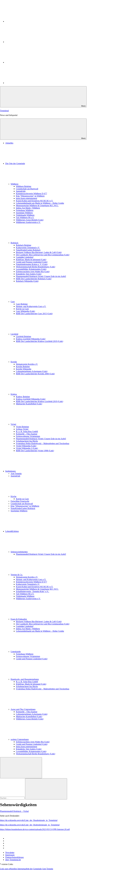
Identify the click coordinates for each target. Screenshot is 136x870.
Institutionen (10, 471)
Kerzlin (14, 362)
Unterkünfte (16, 651)
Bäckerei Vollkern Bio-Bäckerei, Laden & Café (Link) (39, 252)
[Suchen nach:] (12, 798)
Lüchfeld (14, 334)
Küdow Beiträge (23, 396)
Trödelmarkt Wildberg (25, 215)
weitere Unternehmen (20, 739)
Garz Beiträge (22, 304)
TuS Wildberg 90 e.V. (25, 217)
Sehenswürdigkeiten (19, 552)
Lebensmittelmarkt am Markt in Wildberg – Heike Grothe (40, 203)
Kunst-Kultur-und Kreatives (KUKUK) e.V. (34, 201)
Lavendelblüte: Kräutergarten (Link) (31, 269)
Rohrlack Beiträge (23, 245)
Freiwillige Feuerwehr (20, 501)
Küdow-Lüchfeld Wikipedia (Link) (30, 339)
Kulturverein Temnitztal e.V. (28, 247)
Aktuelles (9, 143)
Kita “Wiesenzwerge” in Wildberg (30, 196)
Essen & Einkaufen (19, 619)
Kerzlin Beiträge (23, 366)
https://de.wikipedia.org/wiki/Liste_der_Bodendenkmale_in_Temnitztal (30, 825)
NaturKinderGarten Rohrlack (28, 250)
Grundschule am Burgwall (27, 189)
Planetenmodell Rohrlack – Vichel (14, 811)
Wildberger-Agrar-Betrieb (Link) (29, 220)
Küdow (14, 394)
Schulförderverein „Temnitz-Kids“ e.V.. (32, 591)
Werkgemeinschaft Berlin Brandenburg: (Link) (35, 267)
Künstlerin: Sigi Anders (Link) (28, 274)
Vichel (13, 424)
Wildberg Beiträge (23, 186)
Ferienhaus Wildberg (24, 210)
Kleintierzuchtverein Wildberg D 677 (31, 193)
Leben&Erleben (12, 531)
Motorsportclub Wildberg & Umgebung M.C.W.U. (37, 205)
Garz (13, 301)
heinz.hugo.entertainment (26, 198)
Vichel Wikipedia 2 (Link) (27, 448)
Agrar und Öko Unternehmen (23, 709)
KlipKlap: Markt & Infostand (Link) (31, 259)
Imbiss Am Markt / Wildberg (28, 208)
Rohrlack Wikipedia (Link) (27, 281)
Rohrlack (14, 243)
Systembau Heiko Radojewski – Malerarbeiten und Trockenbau (42, 443)
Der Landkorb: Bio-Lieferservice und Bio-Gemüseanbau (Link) (42, 255)
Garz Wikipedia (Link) (25, 311)
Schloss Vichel (22, 429)
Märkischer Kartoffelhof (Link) (29, 404)
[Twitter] (25, 42)
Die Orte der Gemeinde (15, 163)
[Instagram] (25, 21)
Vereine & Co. (17, 575)
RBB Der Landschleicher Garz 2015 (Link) (34, 313)
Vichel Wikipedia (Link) (26, 446)
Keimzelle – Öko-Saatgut (26, 434)
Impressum (9, 855)
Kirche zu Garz (22, 309)
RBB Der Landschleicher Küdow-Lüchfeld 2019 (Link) (39, 341)
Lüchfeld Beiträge (23, 336)
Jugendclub (21, 191)
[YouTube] (25, 83)
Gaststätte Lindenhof (24, 257)
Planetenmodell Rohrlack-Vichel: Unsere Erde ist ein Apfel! (41, 276)
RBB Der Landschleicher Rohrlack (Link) (33, 279)
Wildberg (14, 184)
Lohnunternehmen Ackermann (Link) (31, 371)
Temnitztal (4, 111)
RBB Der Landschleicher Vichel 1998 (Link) (35, 451)
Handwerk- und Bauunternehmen (25, 679)
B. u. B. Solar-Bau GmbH (27, 431)
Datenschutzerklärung (14, 857)
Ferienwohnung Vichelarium (28, 436)
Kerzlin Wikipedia (23, 369)
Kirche (13, 496)
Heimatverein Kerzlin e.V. (27, 364)
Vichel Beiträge (22, 427)
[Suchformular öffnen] (21, 767)
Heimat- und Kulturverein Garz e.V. (31, 306)
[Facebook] (25, 62)
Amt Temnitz (16, 473)
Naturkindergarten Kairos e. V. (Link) (32, 264)
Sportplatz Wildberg (24, 213)
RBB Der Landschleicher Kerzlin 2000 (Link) (35, 374)
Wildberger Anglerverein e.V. (28, 222)
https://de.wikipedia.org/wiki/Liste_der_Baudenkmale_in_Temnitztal (28, 820)
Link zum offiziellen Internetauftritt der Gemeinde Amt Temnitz (26, 869)
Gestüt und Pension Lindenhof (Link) (31, 262)
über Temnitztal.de (13, 860)
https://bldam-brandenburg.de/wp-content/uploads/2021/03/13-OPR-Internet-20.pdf (35, 829)
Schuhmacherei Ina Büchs (27, 441)
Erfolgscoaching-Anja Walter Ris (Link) (33, 271)
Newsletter (9, 852)
